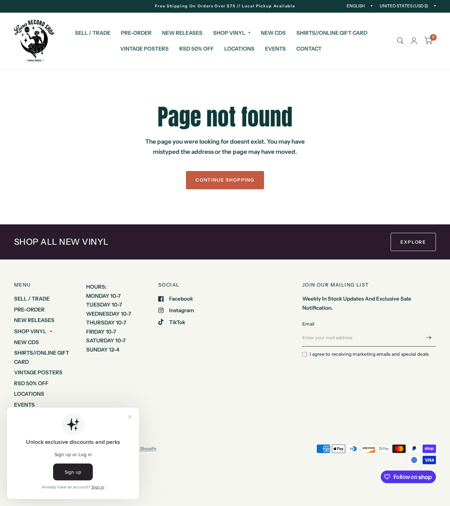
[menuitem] (93, 33)
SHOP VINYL (229, 32)
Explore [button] (413, 242)
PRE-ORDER (136, 32)
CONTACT (309, 48)
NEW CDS (273, 32)
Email (308, 324)
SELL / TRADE (92, 32)
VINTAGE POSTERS (144, 48)
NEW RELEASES (182, 32)
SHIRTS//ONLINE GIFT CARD (331, 32)
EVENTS (275, 48)
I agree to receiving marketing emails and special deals (369, 354)
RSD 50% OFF (196, 48)
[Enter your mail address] (429, 337)
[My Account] (414, 41)
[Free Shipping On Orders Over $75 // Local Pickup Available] (225, 6)
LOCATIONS (239, 48)
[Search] (400, 41)
